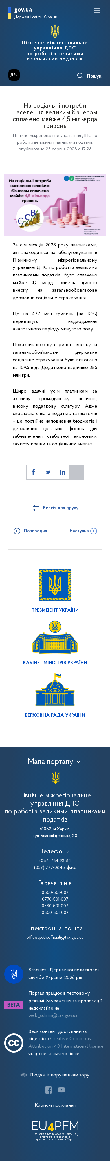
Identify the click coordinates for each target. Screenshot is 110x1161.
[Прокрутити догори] (100, 1130)
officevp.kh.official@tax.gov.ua (55, 937)
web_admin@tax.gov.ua (53, 1015)
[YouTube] (61, 1090)
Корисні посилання (55, 1105)
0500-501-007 (55, 892)
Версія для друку (60, 508)
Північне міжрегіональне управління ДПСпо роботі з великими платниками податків (55, 51)
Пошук (94, 76)
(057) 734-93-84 (55, 861)
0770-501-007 (55, 899)
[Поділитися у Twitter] (48, 472)
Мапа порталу (50, 762)
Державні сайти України (35, 17)
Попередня (35, 531)
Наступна (79, 531)
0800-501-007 (55, 913)
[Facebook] (48, 1090)
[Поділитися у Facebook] (34, 472)
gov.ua (23, 10)
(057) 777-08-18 (49, 867)
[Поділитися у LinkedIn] (62, 472)
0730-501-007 (55, 906)
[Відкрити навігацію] (97, 10)
